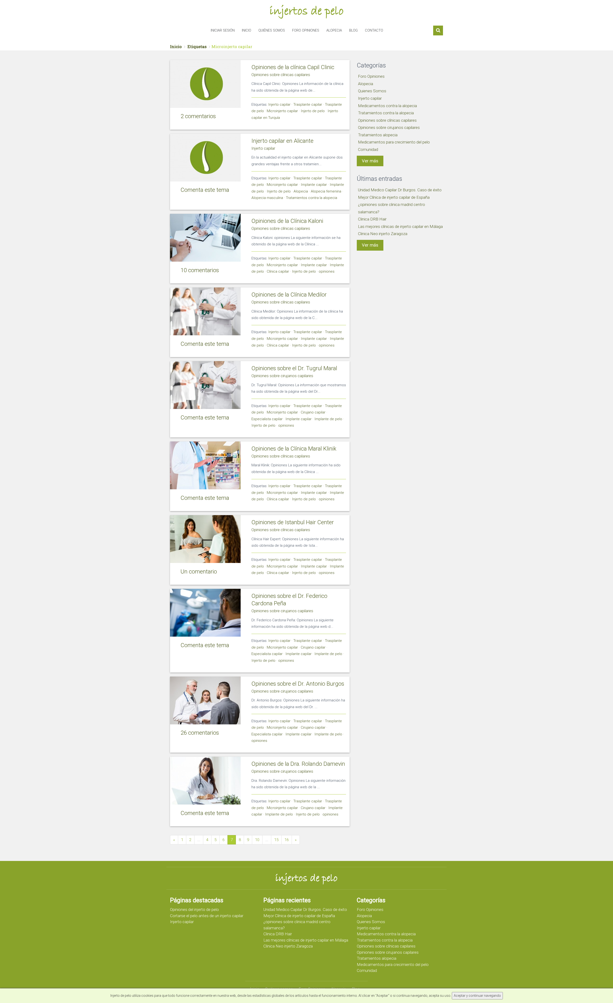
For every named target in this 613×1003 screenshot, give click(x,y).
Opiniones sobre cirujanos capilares (282, 375)
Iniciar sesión (223, 30)
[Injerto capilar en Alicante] (205, 158)
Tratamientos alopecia (377, 134)
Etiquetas (197, 46)
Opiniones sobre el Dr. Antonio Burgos (297, 683)
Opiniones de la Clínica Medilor (289, 294)
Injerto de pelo (313, 111)
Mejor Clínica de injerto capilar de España (394, 197)
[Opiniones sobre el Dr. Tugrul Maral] (205, 385)
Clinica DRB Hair (372, 219)
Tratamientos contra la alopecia (311, 198)
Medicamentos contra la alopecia (387, 105)
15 (276, 839)
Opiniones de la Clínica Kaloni (287, 221)
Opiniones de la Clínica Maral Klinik (293, 448)
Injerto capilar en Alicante (282, 141)
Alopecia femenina (326, 191)
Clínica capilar (278, 271)
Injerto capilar (279, 104)
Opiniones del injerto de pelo (194, 909)
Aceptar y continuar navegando (477, 995)
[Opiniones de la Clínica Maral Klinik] (205, 465)
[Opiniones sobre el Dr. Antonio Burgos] (205, 700)
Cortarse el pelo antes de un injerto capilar (206, 915)
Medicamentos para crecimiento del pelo (394, 142)
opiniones (327, 271)
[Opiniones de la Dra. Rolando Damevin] (205, 781)
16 (286, 839)
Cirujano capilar (313, 412)
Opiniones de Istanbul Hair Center (292, 522)
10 (257, 839)
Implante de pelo (328, 419)
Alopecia (334, 30)
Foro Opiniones (305, 30)
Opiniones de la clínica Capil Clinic (292, 67)
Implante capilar (314, 184)
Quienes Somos (372, 90)
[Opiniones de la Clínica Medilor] (205, 311)
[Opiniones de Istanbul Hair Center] (205, 539)
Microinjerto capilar (282, 111)
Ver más (370, 161)
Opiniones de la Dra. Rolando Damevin (298, 764)
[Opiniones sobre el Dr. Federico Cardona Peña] (205, 613)
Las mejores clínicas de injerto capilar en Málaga (400, 226)
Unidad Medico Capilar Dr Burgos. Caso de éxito (400, 189)
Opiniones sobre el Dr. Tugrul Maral (294, 368)
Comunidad (368, 149)
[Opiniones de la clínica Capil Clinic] (205, 84)
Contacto (374, 30)
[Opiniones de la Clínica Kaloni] (205, 238)
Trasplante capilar (307, 104)
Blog (353, 30)
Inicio (246, 30)
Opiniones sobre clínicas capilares (280, 74)
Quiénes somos (271, 30)
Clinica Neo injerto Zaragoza (382, 233)
